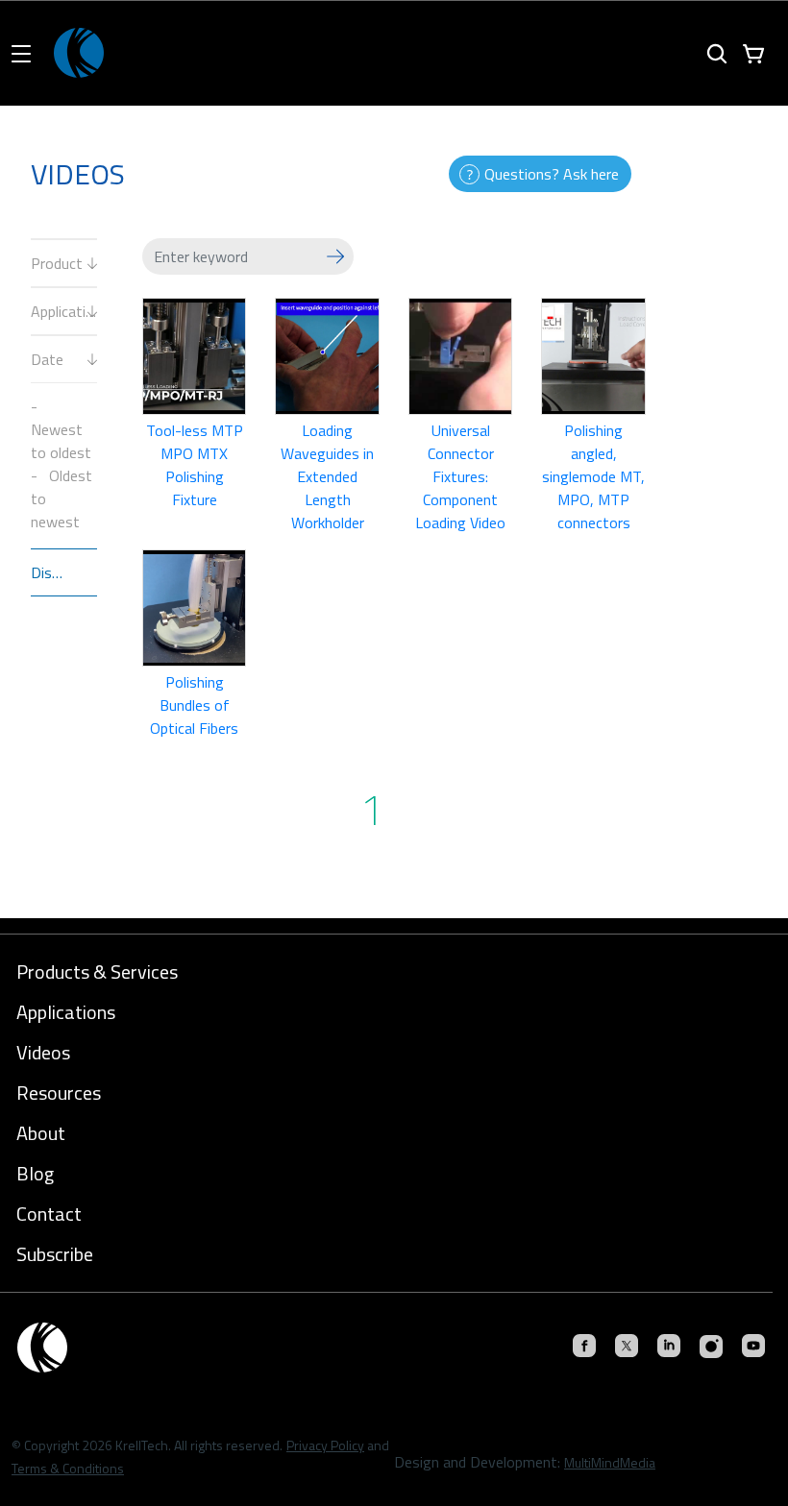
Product (57, 263)
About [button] (40, 1133)
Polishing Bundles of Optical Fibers (194, 705)
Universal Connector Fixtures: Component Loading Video (460, 476)
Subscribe (54, 1254)
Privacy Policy (325, 1445)
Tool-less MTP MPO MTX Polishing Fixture (194, 465)
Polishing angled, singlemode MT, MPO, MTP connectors (593, 476)
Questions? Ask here (551, 173)
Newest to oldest (61, 441)
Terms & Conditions (68, 1468)
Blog (35, 1173)
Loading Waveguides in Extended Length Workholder (327, 476)
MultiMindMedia (609, 1462)
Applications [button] (65, 1012)
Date (47, 359)
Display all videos (64, 572)
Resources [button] (58, 1093)
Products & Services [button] (97, 972)
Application (64, 311)
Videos (43, 1052)
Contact (49, 1214)
